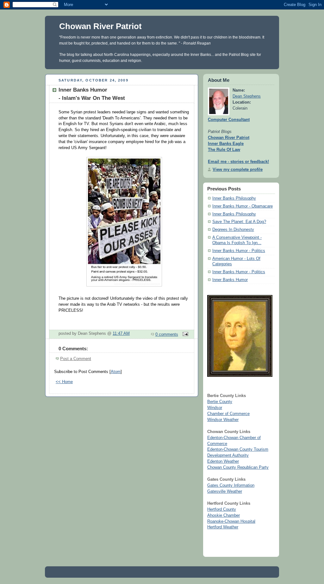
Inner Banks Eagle (226, 143)
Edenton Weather (223, 461)
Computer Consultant (229, 119)
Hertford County (221, 509)
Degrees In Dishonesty (233, 229)
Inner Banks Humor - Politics (238, 251)
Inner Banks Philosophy (234, 198)
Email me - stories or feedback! (238, 162)
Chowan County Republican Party (238, 467)
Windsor (214, 408)
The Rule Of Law (224, 150)
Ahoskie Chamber (223, 515)
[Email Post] (184, 334)
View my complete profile (238, 169)
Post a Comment (75, 359)
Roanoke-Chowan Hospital (231, 521)
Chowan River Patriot (100, 26)
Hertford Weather (222, 527)
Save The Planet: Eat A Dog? (239, 222)
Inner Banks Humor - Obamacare (242, 206)
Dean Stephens (247, 96)
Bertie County (219, 402)
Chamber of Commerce (228, 414)
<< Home (64, 382)
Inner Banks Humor (230, 280)
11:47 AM (121, 333)
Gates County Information (230, 485)
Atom (116, 372)
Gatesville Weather (224, 491)
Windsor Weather (223, 420)
